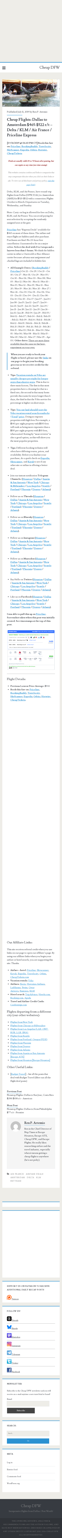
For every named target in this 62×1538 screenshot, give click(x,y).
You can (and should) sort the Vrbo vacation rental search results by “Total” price (30, 413)
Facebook (16, 1372)
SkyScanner (13, 149)
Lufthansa (15, 987)
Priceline (15, 146)
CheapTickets (14, 153)
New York (33, 482)
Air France (17, 1174)
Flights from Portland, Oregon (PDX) (28, 1039)
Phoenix (26, 489)
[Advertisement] (31, 31)
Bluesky (15, 1328)
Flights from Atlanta (20, 1049)
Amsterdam (17, 1177)
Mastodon (16, 1337)
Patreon (15, 1299)
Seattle (46, 486)
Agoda (27, 997)
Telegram (16, 1354)
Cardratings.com (18, 1004)
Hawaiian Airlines (36, 984)
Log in (9, 1462)
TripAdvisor (31, 994)
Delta (30, 1177)
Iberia (23, 984)
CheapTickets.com (19, 977)
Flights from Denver (20, 1046)
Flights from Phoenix (20, 1042)
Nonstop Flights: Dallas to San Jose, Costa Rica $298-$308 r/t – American (30, 1097)
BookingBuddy (29, 146)
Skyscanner (42, 970)
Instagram (16, 1346)
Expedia (24, 149)
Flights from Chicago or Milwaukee (27, 1025)
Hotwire (42, 149)
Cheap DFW (50, 67)
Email (9, 1399)
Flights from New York (21, 1022)
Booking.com (16, 997)
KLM (32, 991)
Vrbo (30, 980)
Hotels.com (44, 994)
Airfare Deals (35, 1174)
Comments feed (14, 1476)
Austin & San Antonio (30, 499)
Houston (27, 479)
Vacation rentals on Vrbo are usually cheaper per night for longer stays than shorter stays (29, 379)
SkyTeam (15, 1181)
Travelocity (45, 146)
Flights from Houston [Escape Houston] (30, 1060)
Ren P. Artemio (40, 111)
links (45, 357)
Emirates (24, 991)
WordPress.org (13, 1483)
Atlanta (46, 489)
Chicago (21, 503)
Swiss (25, 987)
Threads (15, 1320)
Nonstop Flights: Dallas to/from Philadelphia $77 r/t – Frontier (29, 1111)
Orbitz (33, 149)
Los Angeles (33, 486)
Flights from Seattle (20, 1036)
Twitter (15, 1363)
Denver (36, 489)
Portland (15, 489)
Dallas (37, 479)
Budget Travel (18, 1074)
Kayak (13, 973)
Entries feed (12, 1469)
